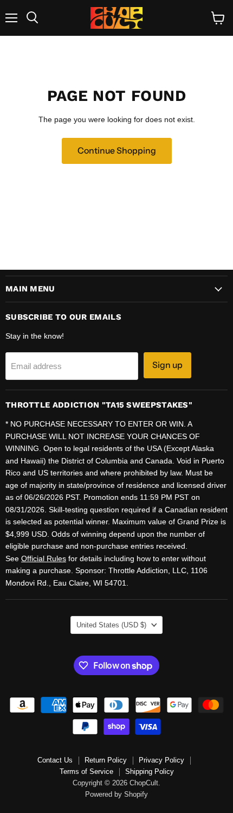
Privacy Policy (161, 760)
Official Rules (43, 558)
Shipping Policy (149, 771)
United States (111, 625)
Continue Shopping (116, 150)
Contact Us (55, 760)
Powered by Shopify (116, 794)
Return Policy (106, 760)
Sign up (167, 365)
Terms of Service (86, 771)
